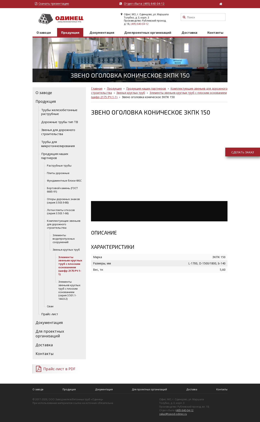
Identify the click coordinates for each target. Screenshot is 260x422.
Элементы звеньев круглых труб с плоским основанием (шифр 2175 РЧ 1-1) (70, 265)
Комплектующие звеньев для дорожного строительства (63, 224)
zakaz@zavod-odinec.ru (173, 414)
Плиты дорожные (58, 173)
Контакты (215, 32)
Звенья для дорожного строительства (58, 132)
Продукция (70, 32)
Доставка (189, 32)
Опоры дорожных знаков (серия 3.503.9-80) (63, 200)
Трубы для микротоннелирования (58, 144)
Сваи (50, 306)
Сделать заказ (242, 152)
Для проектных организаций (147, 32)
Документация (102, 32)
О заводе (44, 32)
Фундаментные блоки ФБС (64, 180)
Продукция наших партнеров (54, 156)
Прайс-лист (49, 314)
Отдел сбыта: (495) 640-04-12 (144, 3)
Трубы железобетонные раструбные (59, 112)
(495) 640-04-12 (139, 24)
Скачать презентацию (54, 3)
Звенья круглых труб (66, 249)
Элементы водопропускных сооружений (64, 238)
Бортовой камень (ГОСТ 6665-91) (62, 189)
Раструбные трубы (59, 165)
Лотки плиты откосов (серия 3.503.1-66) (61, 211)
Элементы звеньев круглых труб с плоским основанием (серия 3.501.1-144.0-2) (69, 290)
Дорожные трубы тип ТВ (59, 122)
